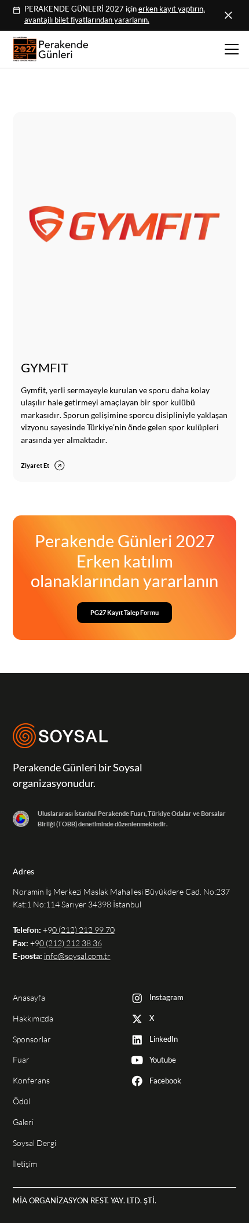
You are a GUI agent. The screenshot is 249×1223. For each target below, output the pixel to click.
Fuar (21, 1059)
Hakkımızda (33, 1018)
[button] (229, 49)
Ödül (21, 1101)
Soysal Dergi (34, 1143)
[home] (48, 48)
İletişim (25, 1164)
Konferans (31, 1080)
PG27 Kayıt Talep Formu (124, 612)
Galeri (23, 1122)
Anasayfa (29, 997)
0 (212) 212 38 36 (70, 943)
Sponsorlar (32, 1039)
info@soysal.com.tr (77, 956)
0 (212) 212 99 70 (83, 930)
